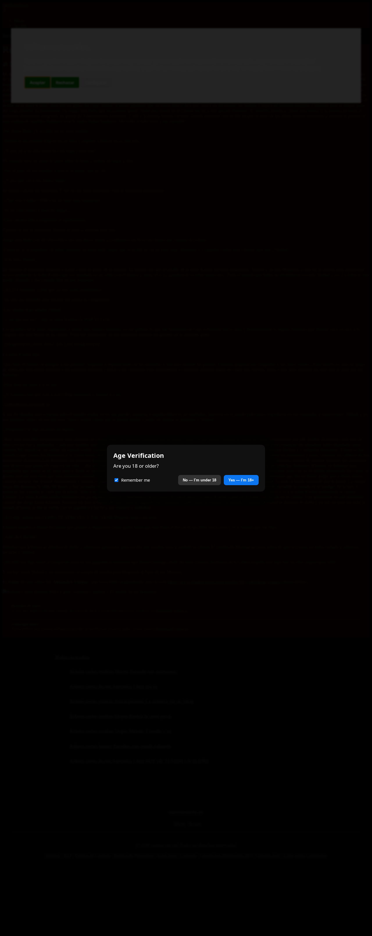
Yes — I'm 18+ (241, 480)
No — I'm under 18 (199, 480)
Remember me (135, 480)
